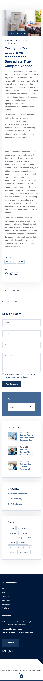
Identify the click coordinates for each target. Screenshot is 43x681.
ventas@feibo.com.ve (12, 629)
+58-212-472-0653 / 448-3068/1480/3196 (17, 633)
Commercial (22, 528)
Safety (21, 261)
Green (29, 538)
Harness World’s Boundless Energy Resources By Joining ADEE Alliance (26, 440)
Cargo (12, 528)
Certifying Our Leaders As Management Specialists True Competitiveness (26, 469)
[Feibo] (5, 4)
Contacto (5, 608)
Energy (20, 538)
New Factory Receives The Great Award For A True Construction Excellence (26, 454)
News (11, 547)
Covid (11, 538)
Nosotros (5, 592)
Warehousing (24, 552)
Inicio (4, 588)
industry (12, 542)
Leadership (22, 33)
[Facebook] (6, 273)
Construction (14, 33)
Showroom (6, 604)
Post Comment (12, 384)
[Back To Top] (21, 676)
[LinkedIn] (16, 273)
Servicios (5, 596)
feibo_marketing (12, 40)
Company (13, 533)
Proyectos (6, 600)
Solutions (13, 552)
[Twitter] (11, 273)
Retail (20, 547)
